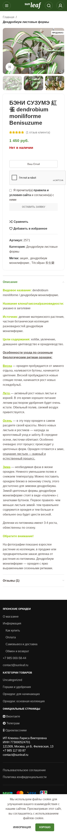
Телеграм (13, 723)
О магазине (11, 616)
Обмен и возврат (17, 651)
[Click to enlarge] (10, 67)
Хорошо (44, 827)
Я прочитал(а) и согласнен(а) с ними (31, 195)
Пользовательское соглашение (24, 770)
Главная (8, 17)
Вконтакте (13, 716)
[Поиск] (49, 5)
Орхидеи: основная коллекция (24, 701)
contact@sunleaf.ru (15, 665)
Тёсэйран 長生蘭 (42, 262)
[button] (6, 51)
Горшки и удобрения (17, 687)
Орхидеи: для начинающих (21, 694)
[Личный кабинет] (60, 5)
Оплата (11, 637)
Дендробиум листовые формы (26, 22)
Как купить (13, 630)
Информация (12, 623)
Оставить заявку (33, 206)
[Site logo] (33, 5)
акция (24, 258)
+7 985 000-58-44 (14, 658)
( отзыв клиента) (38, 132)
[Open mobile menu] (6, 5)
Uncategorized (12, 680)
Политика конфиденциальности (25, 777)
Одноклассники (16, 730)
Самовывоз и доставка (21, 644)
